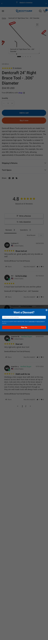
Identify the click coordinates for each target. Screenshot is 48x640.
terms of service (40, 321)
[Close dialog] (46, 310)
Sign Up (24, 327)
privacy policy (32, 321)
